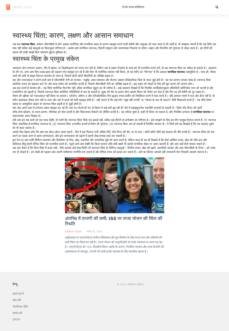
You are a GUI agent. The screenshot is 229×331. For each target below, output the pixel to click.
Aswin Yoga (73, 231)
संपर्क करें (17, 313)
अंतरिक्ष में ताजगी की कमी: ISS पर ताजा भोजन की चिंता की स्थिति (113, 221)
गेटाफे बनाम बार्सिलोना (133, 7)
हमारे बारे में (18, 294)
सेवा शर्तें (17, 300)
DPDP (16, 319)
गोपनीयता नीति (20, 306)
